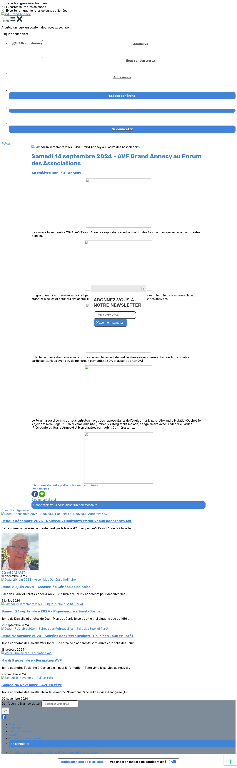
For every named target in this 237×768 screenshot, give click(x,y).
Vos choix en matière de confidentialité (138, 762)
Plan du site (17, 724)
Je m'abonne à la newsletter (21, 703)
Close (143, 289)
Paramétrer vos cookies (25, 738)
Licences (15, 728)
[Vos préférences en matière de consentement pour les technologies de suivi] (230, 761)
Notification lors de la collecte (82, 762)
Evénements (40, 489)
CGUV (13, 735)
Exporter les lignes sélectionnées (24, 3)
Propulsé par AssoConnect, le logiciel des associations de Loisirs (53, 752)
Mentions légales (20, 731)
